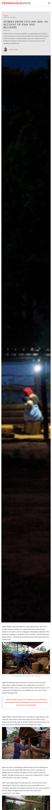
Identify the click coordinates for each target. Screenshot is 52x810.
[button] (49, 3)
